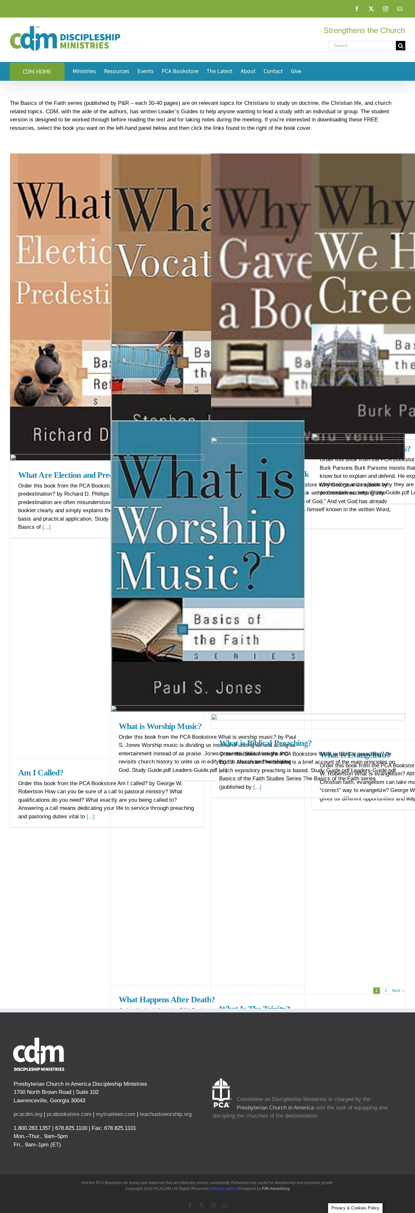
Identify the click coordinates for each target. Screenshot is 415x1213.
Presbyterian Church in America (275, 1108)
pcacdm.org (28, 1114)
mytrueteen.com (115, 1114)
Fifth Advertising (276, 1188)
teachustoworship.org (166, 1114)
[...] (91, 816)
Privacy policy (223, 1188)
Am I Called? (40, 772)
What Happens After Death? (167, 999)
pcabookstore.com (69, 1114)
